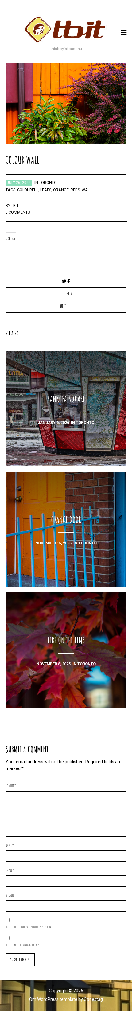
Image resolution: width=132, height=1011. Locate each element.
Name (10, 845)
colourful (27, 190)
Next (63, 306)
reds (75, 190)
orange (61, 190)
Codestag (93, 999)
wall (86, 190)
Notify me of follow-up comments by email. (30, 926)
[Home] (66, 29)
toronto (48, 182)
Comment (12, 785)
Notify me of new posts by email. (24, 944)
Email (10, 870)
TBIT (15, 205)
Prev (69, 293)
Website (10, 895)
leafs (45, 190)
